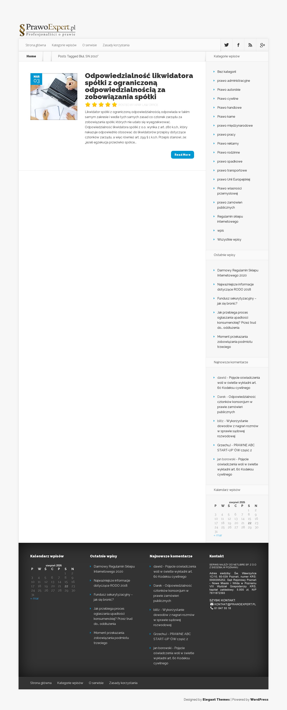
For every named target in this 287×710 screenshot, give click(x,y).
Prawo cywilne (227, 98)
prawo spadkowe (229, 161)
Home (31, 56)
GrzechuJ (224, 445)
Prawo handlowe (229, 107)
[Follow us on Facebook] (238, 45)
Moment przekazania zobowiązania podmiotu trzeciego (234, 342)
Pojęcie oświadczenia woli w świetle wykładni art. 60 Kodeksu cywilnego (238, 383)
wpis (220, 230)
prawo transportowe (232, 170)
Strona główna (36, 45)
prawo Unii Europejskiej (233, 179)
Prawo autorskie (228, 90)
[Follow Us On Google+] (262, 45)
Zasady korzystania (116, 45)
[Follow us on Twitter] (226, 45)
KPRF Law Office (146, 105)
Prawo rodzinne (228, 152)
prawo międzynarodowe (235, 125)
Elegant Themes (216, 699)
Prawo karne (226, 116)
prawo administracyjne (233, 81)
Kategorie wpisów (64, 45)
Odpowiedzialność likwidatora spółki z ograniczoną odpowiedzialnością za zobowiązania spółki (139, 86)
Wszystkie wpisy (229, 239)
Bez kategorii (226, 72)
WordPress (259, 699)
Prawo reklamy (228, 143)
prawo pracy (226, 134)
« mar (218, 535)
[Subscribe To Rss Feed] (250, 45)
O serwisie (89, 45)
